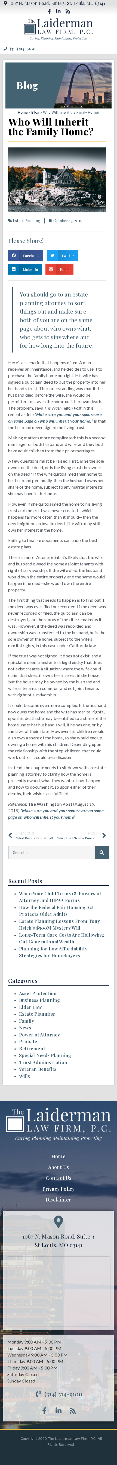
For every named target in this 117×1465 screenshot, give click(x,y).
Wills (24, 1076)
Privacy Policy (58, 1189)
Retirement (32, 1048)
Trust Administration (43, 1062)
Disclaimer (58, 1199)
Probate (28, 1041)
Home (23, 112)
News (25, 1028)
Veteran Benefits (37, 1069)
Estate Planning (37, 1014)
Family (26, 1021)
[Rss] (67, 11)
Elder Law (30, 1007)
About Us (58, 1167)
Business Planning (39, 1000)
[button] (109, 48)
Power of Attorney (39, 1035)
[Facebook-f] (49, 11)
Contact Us (59, 1178)
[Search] (102, 852)
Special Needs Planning (45, 1055)
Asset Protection (38, 993)
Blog (35, 112)
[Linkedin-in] (58, 11)
